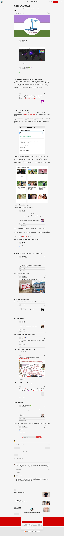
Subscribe (56, 1)
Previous (17, 447)
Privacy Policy (40, 525)
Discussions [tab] (21, 489)
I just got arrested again (19, 492)
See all (16, 514)
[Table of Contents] (1, 268)
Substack (27, 533)
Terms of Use (37, 524)
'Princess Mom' (17, 500)
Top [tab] (15, 489)
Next (47, 447)
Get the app (37, 531)
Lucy (17, 475)
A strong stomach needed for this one (20, 501)
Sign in (61, 1)
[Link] (12, 79)
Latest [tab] (18, 489)
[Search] (49, 2)
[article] (32, 495)
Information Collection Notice (31, 525)
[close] (41, 508)
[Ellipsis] (49, 464)
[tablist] (18, 455)
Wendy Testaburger (19, 464)
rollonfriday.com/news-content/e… (29, 245)
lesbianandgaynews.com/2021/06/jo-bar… (37, 390)
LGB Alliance (25, 236)
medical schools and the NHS (30, 114)
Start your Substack (29, 531)
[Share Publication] (52, 2)
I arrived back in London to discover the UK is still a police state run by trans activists (27, 494)
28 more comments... (17, 484)
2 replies (18, 472)
